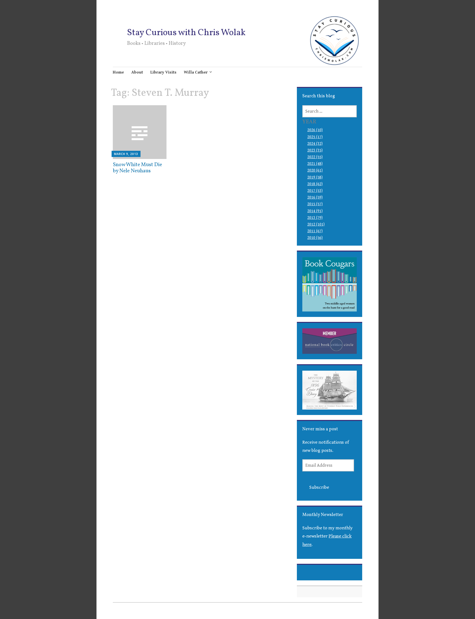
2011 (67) (315, 231)
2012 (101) (316, 224)
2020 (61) (315, 170)
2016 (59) (315, 197)
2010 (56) (315, 237)
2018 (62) (315, 184)
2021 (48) (315, 163)
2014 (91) (315, 211)
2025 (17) (315, 137)
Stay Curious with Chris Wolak (186, 33)
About (137, 72)
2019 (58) (315, 177)
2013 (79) (315, 217)
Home (118, 72)
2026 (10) (315, 130)
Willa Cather (196, 72)
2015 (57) (315, 204)
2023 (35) (315, 150)
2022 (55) (315, 157)
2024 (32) (315, 143)
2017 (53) (315, 190)
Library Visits (163, 72)
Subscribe (319, 487)
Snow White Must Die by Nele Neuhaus (137, 168)
